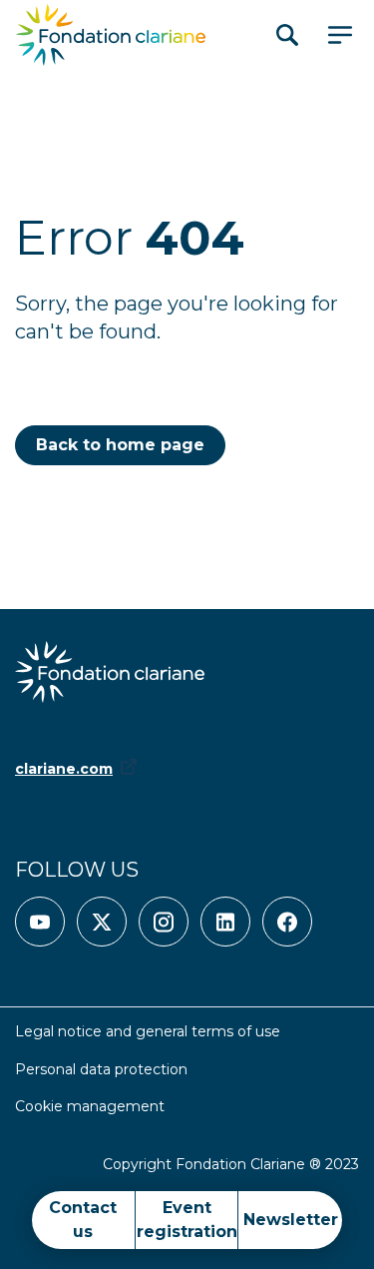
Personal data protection (101, 1069)
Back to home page (120, 444)
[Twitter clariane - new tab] (102, 922)
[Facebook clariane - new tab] (287, 922)
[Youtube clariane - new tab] (40, 922)
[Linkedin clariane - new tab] (225, 922)
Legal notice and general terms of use (147, 1031)
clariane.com (64, 769)
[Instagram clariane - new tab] (163, 922)
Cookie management (90, 1106)
